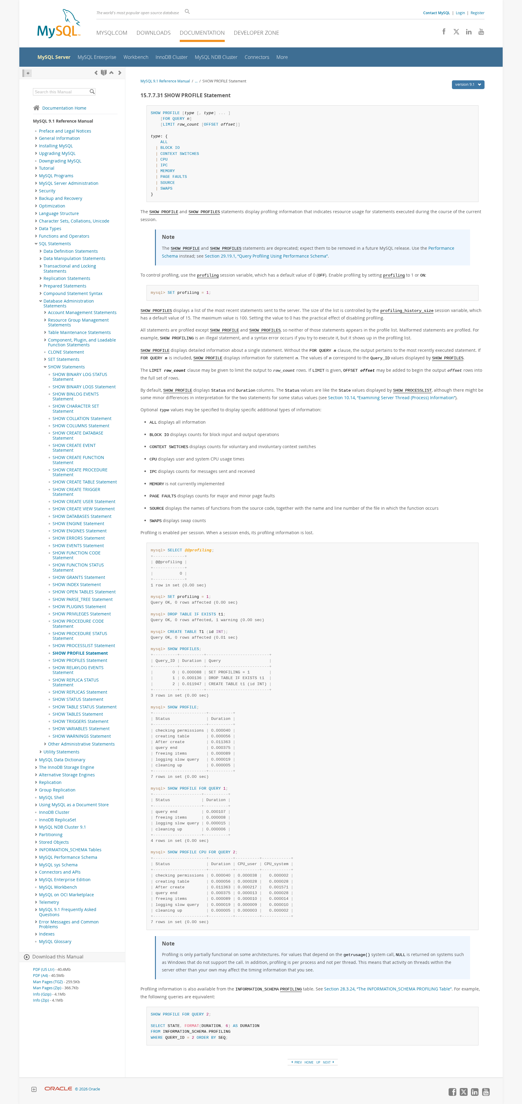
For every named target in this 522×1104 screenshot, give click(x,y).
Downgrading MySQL (60, 161)
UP (318, 1062)
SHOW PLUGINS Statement (79, 606)
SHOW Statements (66, 367)
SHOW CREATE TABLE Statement (85, 482)
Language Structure (59, 213)
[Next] (120, 72)
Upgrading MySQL (57, 153)
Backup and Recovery (60, 198)
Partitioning (51, 834)
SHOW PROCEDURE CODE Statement (78, 623)
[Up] (111, 72)
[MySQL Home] (58, 24)
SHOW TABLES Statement (78, 714)
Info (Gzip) (42, 994)
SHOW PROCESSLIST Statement (84, 645)
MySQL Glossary (55, 941)
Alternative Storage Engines (67, 775)
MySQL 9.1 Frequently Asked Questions (67, 912)
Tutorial (46, 168)
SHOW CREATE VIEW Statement (84, 509)
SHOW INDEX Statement (77, 584)
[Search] (92, 91)
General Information (59, 138)
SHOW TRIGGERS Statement (80, 721)
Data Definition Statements (71, 251)
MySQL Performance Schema (68, 857)
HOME (309, 1062)
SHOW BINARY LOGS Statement (84, 387)
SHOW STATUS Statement (78, 699)
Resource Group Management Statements (78, 322)
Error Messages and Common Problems (69, 924)
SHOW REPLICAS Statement (80, 692)
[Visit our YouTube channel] (479, 33)
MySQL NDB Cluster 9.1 (62, 827)
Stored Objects (54, 842)
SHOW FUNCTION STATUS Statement (78, 567)
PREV (298, 1062)
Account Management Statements (82, 312)
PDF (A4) (40, 975)
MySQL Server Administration (68, 183)
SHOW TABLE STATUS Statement (85, 707)
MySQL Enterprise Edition (65, 879)
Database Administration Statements (69, 303)
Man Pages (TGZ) (48, 981)
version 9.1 (465, 84)
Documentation (202, 32)
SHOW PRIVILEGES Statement (82, 614)
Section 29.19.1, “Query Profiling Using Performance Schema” (266, 256)
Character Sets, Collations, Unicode (74, 221)
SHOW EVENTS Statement (78, 545)
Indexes (47, 934)
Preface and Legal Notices (65, 131)
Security (47, 191)
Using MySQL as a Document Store (74, 804)
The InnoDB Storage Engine (66, 767)
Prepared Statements (65, 286)
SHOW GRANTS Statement (79, 577)
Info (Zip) (41, 1000)
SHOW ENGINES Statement (80, 531)
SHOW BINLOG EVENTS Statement (76, 396)
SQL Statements (55, 243)
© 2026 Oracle (87, 1089)
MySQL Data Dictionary (62, 759)
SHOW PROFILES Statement (80, 660)
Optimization (52, 206)
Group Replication (57, 790)
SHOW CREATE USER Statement (84, 501)
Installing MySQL (56, 146)
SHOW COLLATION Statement (82, 418)
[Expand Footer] (34, 1090)
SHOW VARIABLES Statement (81, 728)
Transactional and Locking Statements (70, 268)
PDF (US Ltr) (43, 969)
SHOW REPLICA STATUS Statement (76, 682)
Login (460, 12)
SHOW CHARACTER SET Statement (76, 408)
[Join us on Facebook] (441, 33)
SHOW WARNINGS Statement (82, 736)
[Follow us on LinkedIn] (466, 33)
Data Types (50, 228)
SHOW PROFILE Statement (80, 653)
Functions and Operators (64, 236)
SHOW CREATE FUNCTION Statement (78, 460)
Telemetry (49, 902)
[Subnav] (36, 138)
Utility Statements (61, 752)
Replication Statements (67, 278)
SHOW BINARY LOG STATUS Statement (80, 377)
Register (478, 12)
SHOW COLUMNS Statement (81, 425)
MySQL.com (111, 32)
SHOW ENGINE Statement (78, 523)
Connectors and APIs (60, 872)
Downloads (154, 32)
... (196, 81)
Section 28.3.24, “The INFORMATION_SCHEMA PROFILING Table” (388, 989)
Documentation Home (64, 108)
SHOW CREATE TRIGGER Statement (76, 492)
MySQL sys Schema (58, 865)
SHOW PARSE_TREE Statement (83, 599)
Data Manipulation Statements (74, 258)
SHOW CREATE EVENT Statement (74, 448)
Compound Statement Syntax (73, 293)
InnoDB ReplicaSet (57, 820)
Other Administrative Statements (81, 744)
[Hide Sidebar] (27, 73)
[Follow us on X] (454, 33)
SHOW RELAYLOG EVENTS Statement (78, 670)
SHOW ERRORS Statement (79, 538)
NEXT (327, 1062)
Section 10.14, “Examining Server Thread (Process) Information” (391, 397)
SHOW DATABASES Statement (82, 516)
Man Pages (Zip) (47, 987)
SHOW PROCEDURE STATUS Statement (80, 636)
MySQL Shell (51, 797)
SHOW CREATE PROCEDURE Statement (80, 472)
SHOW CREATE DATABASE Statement (78, 435)
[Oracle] (58, 1089)
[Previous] (96, 72)
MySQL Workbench (58, 887)
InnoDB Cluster (54, 812)
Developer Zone (256, 32)
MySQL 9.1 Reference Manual (165, 81)
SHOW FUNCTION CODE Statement (77, 555)
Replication (50, 782)
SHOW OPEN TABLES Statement (84, 592)
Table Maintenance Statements (79, 332)
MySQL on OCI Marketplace (66, 894)
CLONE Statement (66, 352)
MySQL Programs (56, 175)
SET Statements (63, 359)
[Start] (104, 72)
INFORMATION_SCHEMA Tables (70, 849)
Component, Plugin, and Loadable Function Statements (82, 342)
